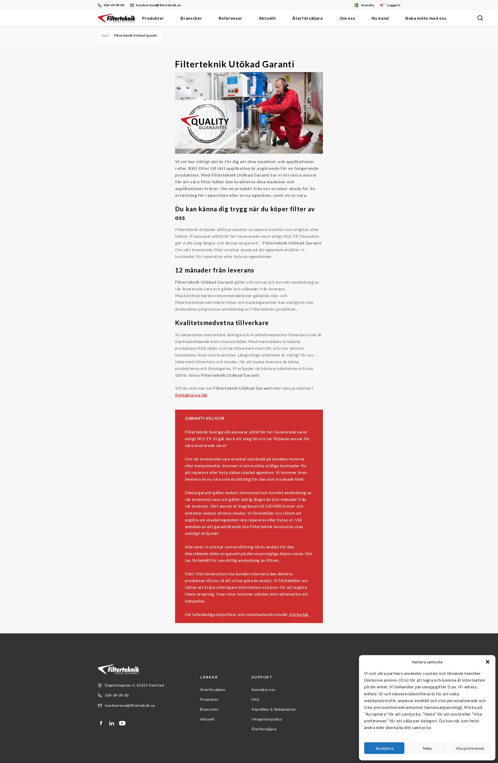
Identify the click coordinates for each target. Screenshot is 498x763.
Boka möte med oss (425, 18)
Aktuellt (267, 18)
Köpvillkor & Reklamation (274, 709)
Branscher (191, 18)
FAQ (255, 699)
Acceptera (384, 748)
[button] (487, 661)
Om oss (347, 18)
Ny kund (380, 18)
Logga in (393, 5)
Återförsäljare (307, 18)
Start (105, 35)
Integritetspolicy (267, 719)
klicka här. (299, 614)
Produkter (153, 18)
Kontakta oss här (191, 394)
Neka (427, 748)
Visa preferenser (470, 748)
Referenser (230, 18)
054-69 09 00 (114, 5)
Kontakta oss (263, 689)
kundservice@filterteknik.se (158, 5)
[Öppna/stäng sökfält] (480, 18)
